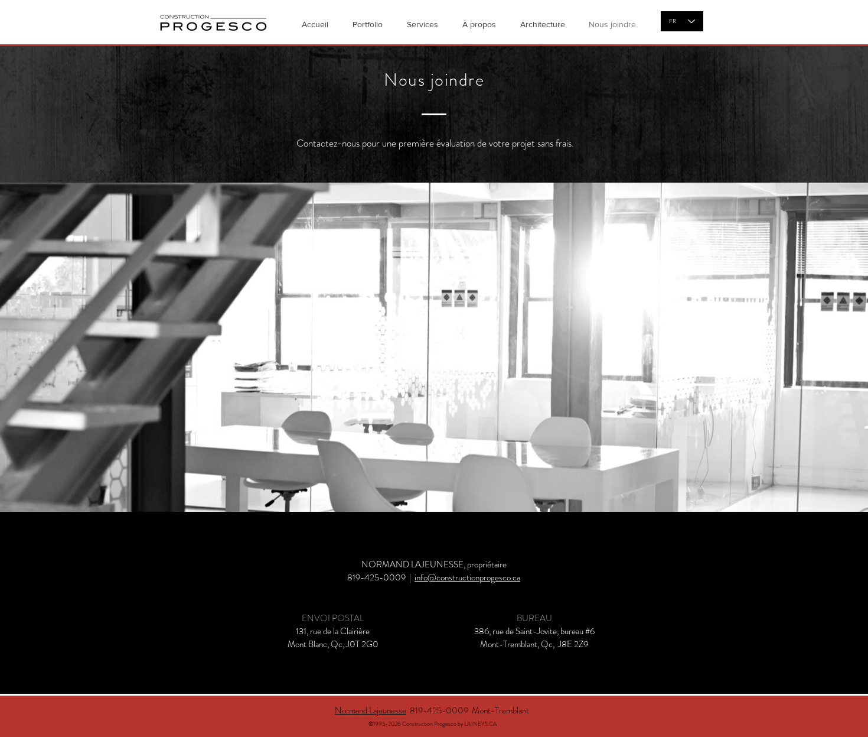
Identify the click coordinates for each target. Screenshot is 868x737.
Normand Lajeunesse (370, 710)
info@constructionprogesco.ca (467, 577)
